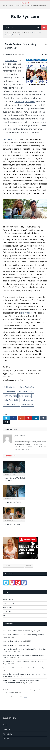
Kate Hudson (11, 60)
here (25, 697)
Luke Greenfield (11, 400)
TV (4, 615)
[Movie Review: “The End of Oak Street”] (14, 468)
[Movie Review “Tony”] (14, 514)
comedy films (9, 391)
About (5, 725)
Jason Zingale (9, 54)
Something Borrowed (25, 101)
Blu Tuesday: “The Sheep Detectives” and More (19, 668)
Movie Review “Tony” (12, 524)
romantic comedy (11, 404)
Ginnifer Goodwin (10, 139)
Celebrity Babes (8, 603)
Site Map (6, 739)
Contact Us (6, 729)
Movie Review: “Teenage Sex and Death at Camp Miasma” (25, 5)
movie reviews (26, 400)
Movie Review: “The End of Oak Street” (16, 631)
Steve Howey (27, 404)
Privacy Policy (7, 734)
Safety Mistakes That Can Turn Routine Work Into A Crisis (23, 661)
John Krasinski (26, 313)
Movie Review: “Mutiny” (13, 502)
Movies (44, 54)
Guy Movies (7, 611)
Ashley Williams (10, 387)
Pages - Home (8, 599)
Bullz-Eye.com (25, 16)
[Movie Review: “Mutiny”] (14, 492)
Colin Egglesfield (27, 387)
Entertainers (7, 607)
